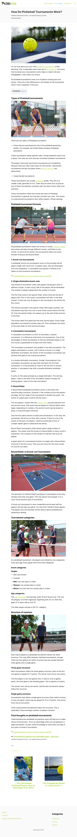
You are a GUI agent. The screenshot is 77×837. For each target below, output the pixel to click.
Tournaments (15, 750)
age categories (20, 597)
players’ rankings (47, 168)
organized (39, 181)
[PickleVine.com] (11, 3)
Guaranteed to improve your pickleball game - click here (35, 736)
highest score (42, 403)
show (23, 91)
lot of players (51, 69)
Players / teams (60, 247)
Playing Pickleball (16, 18)
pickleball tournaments (45, 67)
